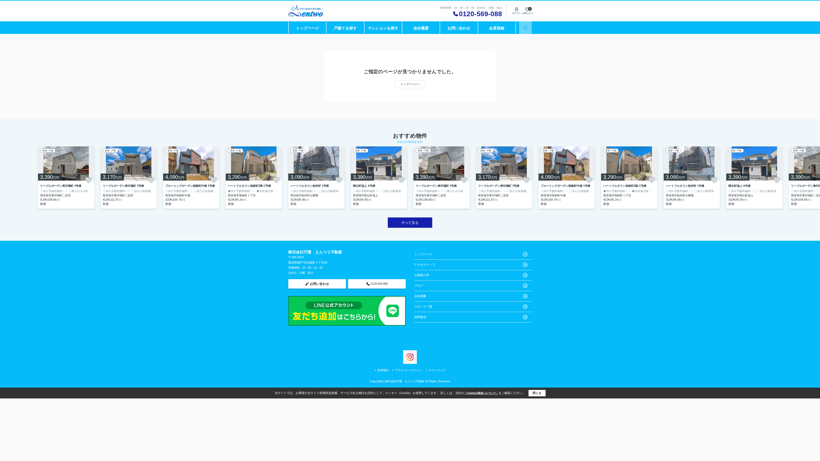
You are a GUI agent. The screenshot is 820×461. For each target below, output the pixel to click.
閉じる (537, 393)
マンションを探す (383, 28)
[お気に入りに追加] (88, 180)
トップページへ (410, 84)
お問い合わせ (458, 28)
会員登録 (496, 28)
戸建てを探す (345, 28)
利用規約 (383, 370)
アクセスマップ (424, 264)
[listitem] (316, 177)
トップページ (307, 28)
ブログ (418, 285)
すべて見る (410, 223)
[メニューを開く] (525, 27)
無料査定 (420, 317)
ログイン (516, 13)
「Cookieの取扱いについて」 (481, 393)
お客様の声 (421, 275)
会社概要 (421, 28)
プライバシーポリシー (409, 370)
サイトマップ (437, 370)
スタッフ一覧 (423, 306)
